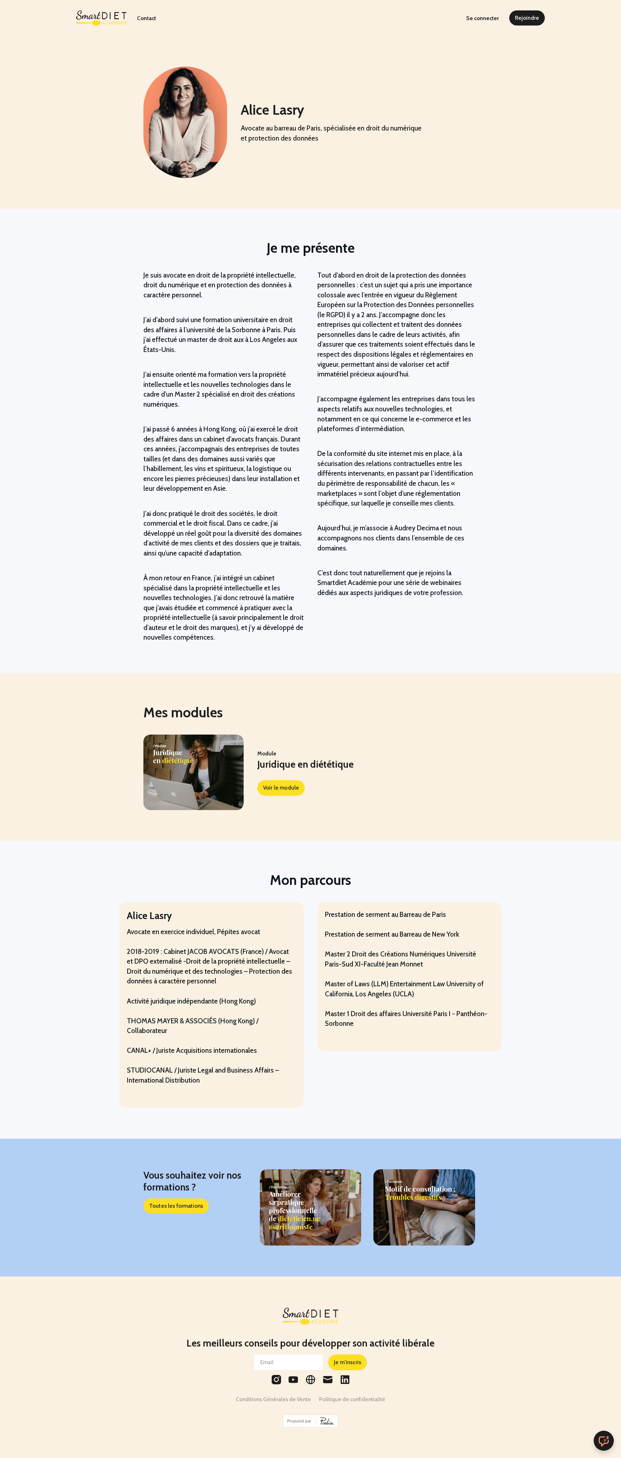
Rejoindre (527, 17)
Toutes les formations (176, 1205)
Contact (146, 18)
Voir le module (281, 787)
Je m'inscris (347, 1362)
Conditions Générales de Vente (273, 1399)
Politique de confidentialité (352, 1399)
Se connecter (482, 18)
